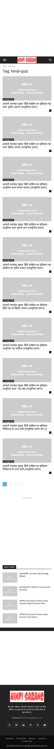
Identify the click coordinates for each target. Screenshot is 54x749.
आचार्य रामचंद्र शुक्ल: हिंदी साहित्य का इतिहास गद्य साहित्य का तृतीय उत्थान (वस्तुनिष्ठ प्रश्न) (27, 266)
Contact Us (42, 738)
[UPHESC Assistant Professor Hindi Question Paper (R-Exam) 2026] (10, 605)
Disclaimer (10, 738)
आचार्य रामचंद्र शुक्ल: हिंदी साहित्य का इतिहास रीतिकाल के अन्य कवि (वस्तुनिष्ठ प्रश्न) (25, 467)
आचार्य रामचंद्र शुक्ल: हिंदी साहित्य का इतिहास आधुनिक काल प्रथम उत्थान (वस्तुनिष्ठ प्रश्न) (25, 186)
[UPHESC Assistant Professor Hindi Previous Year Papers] (10, 618)
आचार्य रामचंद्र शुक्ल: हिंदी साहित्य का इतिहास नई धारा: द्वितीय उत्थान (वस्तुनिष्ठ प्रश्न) (27, 145)
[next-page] (21, 484)
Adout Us (32, 738)
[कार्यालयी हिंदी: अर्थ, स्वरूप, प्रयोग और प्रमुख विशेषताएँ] (10, 577)
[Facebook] (9, 725)
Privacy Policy (21, 738)
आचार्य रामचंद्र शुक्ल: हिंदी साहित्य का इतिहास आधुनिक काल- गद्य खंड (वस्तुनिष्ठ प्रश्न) (25, 387)
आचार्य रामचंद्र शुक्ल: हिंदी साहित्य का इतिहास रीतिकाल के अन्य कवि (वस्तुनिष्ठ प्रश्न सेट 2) (25, 427)
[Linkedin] (23, 725)
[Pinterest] (30, 725)
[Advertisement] (27, 28)
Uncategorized (8, 99)
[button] (4, 60)
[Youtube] (44, 725)
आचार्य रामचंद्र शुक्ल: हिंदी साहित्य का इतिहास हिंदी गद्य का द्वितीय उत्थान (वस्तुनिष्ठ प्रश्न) (25, 306)
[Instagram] (16, 725)
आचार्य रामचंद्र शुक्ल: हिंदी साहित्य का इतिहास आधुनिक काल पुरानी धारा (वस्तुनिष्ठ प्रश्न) (25, 226)
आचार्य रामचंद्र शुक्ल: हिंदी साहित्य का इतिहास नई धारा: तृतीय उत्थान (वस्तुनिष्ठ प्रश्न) (27, 105)
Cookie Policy (27, 741)
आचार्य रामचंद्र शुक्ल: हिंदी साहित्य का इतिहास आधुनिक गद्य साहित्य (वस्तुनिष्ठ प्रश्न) (25, 347)
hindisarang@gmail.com (32, 717)
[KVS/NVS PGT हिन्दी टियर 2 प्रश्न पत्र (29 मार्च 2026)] (10, 591)
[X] (37, 725)
